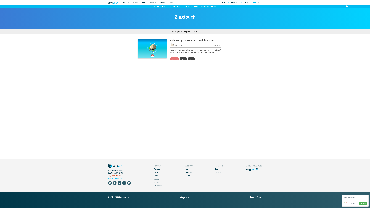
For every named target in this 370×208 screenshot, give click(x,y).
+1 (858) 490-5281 (114, 176)
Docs (144, 2)
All (173, 32)
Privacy (259, 197)
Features (126, 2)
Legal (252, 197)
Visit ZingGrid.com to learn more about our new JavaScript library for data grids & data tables (185, 6)
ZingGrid (187, 32)
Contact (171, 2)
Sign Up (218, 172)
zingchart (191, 59)
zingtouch (183, 59)
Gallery (135, 2)
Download (158, 186)
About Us (188, 172)
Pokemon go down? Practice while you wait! (193, 40)
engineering (174, 59)
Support (153, 2)
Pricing (162, 2)
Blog (186, 169)
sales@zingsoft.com (115, 178)
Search (194, 32)
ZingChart (178, 32)
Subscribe (363, 203)
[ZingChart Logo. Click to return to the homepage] (113, 2)
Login (217, 169)
